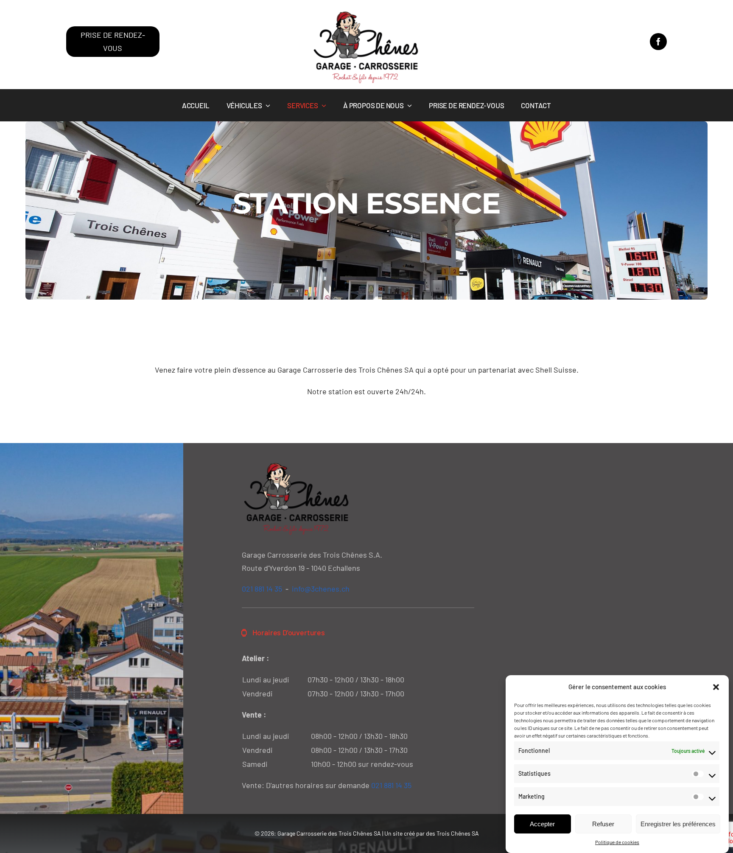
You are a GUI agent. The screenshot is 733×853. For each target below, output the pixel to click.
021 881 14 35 (262, 588)
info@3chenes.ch (321, 588)
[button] (716, 687)
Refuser (603, 824)
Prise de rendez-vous (113, 41)
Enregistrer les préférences (678, 824)
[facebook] (658, 41)
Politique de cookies (617, 842)
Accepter (542, 824)
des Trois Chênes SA (452, 833)
